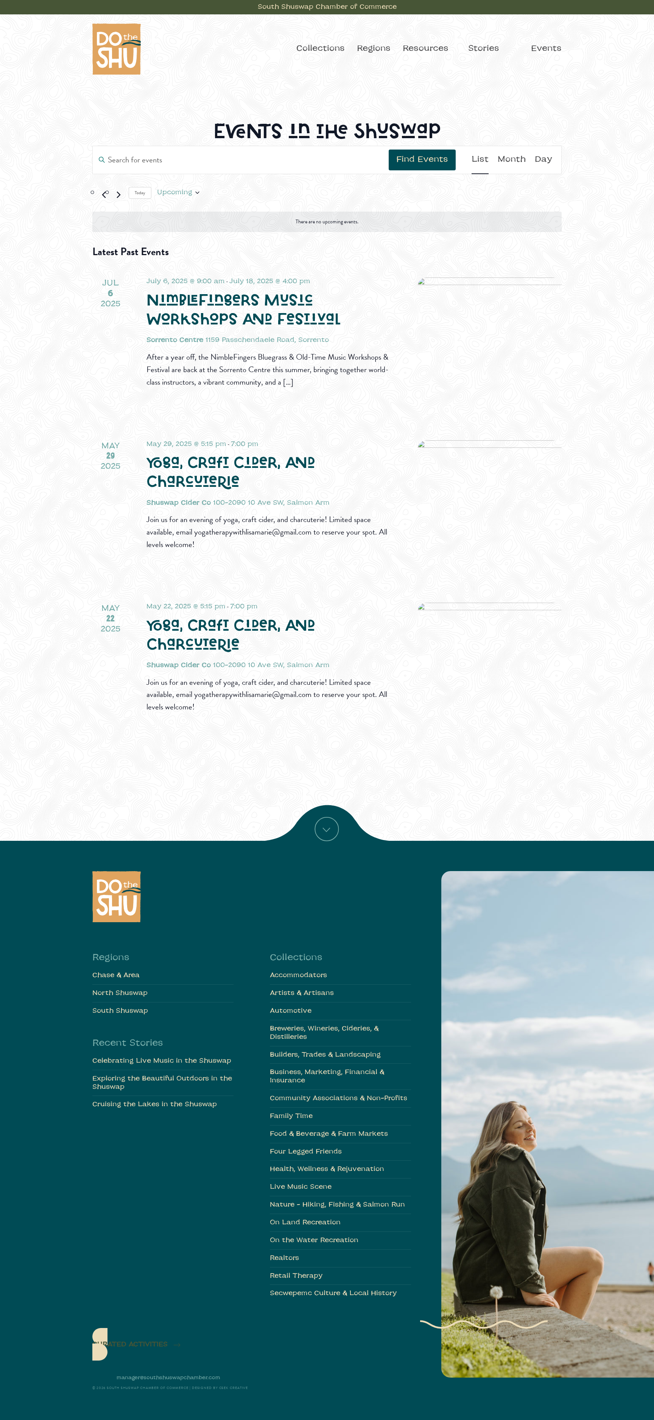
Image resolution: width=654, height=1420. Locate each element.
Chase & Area (116, 975)
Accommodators (298, 975)
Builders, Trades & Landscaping (325, 1055)
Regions (374, 49)
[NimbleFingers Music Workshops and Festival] (489, 349)
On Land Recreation (305, 1222)
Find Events (422, 160)
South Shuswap (120, 1011)
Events (546, 49)
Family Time (291, 1116)
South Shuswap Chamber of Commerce (327, 7)
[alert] (327, 222)
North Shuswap (120, 993)
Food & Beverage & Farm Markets (329, 1134)
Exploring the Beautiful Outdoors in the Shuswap (162, 1083)
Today (140, 192)
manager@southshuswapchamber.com (168, 1377)
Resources (425, 49)
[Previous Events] (103, 195)
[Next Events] (118, 195)
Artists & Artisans (302, 993)
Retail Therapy (296, 1276)
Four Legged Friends (306, 1152)
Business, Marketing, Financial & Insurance (327, 1076)
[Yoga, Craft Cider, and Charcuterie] (489, 512)
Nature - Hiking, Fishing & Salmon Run (337, 1205)
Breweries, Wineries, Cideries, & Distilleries (324, 1033)
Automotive (290, 1011)
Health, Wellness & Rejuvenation (327, 1169)
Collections (320, 49)
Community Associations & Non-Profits (338, 1098)
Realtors (284, 1258)
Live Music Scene (301, 1187)
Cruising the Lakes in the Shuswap (154, 1104)
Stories (483, 49)
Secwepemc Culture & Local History (333, 1293)
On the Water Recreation (314, 1240)
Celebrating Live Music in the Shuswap (161, 1061)
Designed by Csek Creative (220, 1387)
